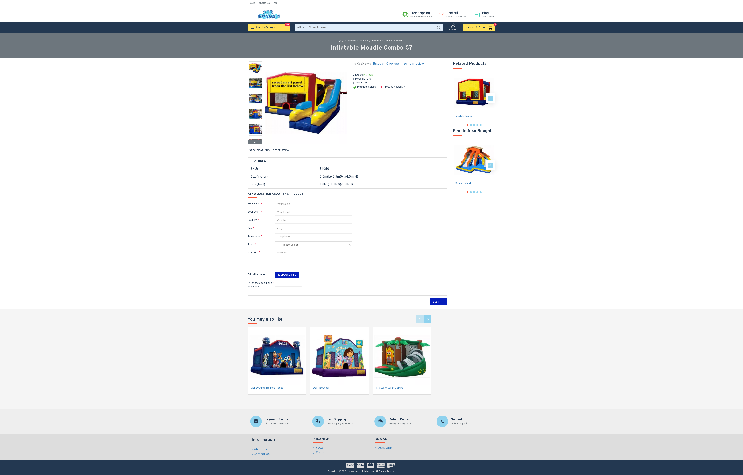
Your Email (254, 212)
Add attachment (257, 274)
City (250, 228)
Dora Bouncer (321, 388)
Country (252, 220)
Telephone (254, 236)
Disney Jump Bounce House (266, 388)
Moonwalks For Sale (356, 40)
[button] (255, 62)
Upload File (288, 275)
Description (281, 150)
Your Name (254, 203)
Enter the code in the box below (260, 285)
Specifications (259, 150)
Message (253, 252)
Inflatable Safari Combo (389, 388)
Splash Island (463, 183)
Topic (251, 244)
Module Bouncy (464, 116)
